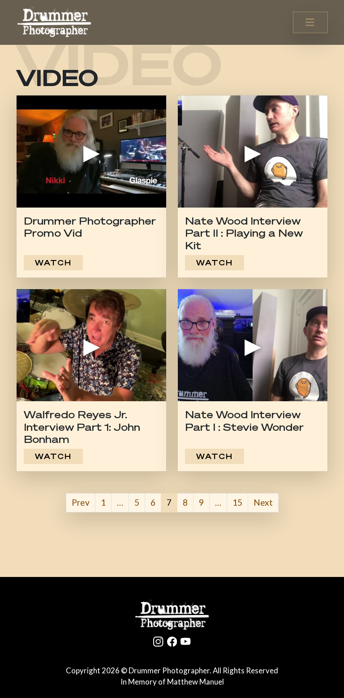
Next (263, 502)
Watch (53, 263)
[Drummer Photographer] (172, 615)
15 (237, 502)
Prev (81, 502)
